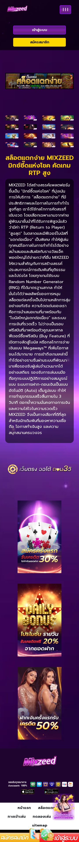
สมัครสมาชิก (39, 42)
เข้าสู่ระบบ (39, 30)
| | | (65, 9)
